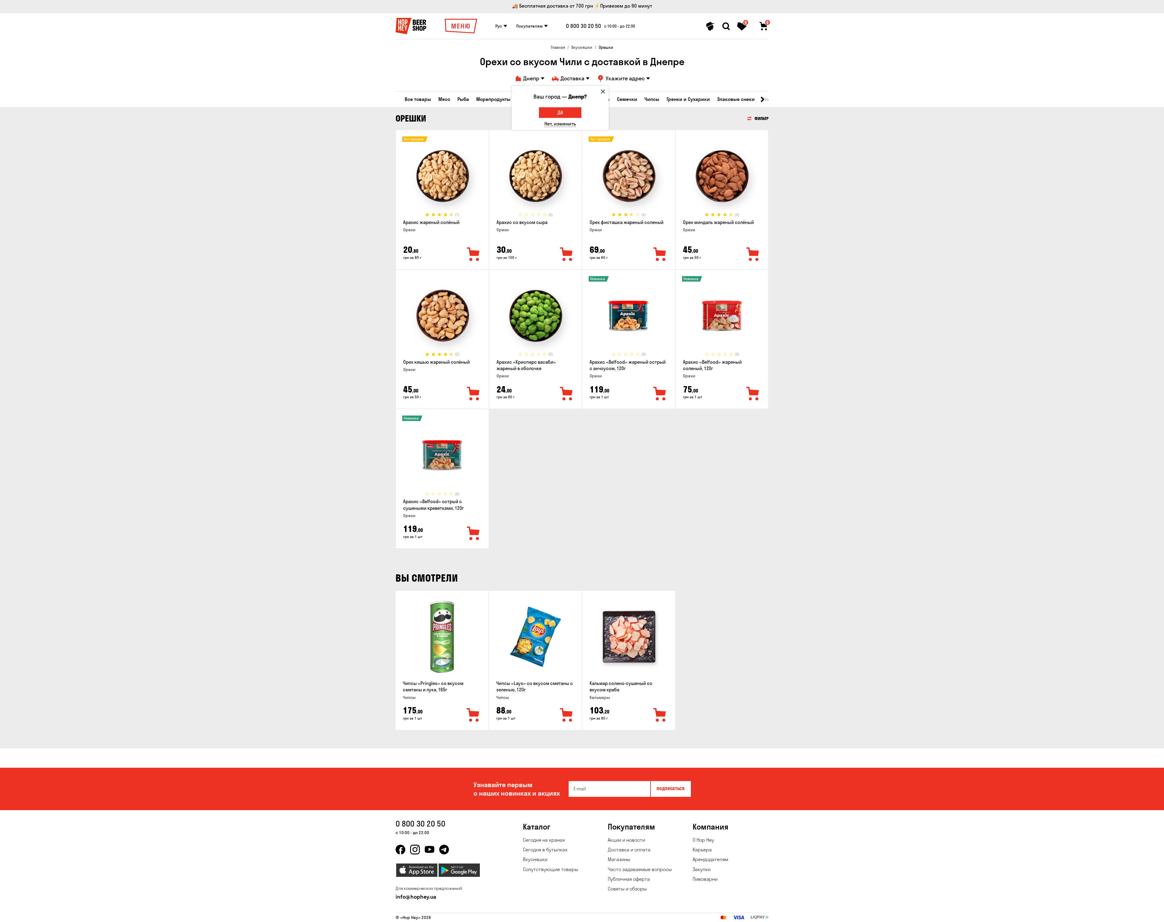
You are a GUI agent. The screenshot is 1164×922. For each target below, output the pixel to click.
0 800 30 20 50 (583, 26)
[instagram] (415, 849)
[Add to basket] (473, 715)
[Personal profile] (710, 26)
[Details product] (442, 176)
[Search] (726, 26)
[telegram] (444, 849)
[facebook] (400, 849)
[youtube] (429, 849)
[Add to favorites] (473, 254)
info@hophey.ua (416, 896)
